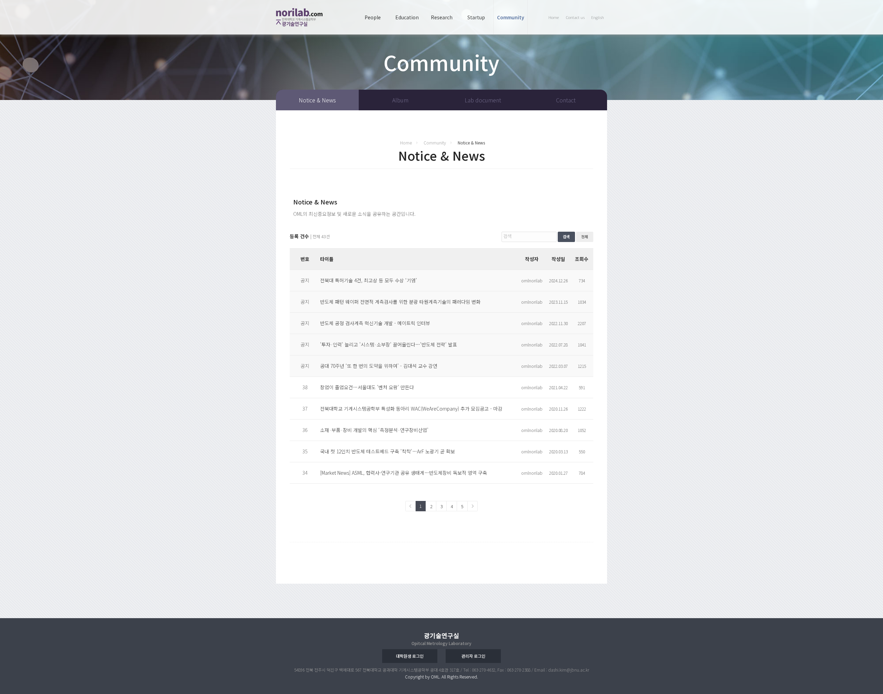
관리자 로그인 (473, 656)
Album (400, 100)
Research (442, 17)
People (373, 17)
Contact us (575, 17)
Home (553, 17)
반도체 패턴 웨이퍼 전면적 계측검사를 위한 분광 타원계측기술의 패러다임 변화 (400, 301)
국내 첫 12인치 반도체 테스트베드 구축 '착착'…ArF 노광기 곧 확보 (387, 451)
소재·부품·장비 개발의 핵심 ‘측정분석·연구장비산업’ (374, 429)
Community (510, 17)
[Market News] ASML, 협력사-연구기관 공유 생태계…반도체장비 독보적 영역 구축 (403, 472)
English (597, 17)
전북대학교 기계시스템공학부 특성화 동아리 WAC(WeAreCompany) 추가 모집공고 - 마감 (411, 408)
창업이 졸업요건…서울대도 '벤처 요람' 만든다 (367, 387)
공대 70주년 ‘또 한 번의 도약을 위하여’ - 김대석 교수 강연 (378, 365)
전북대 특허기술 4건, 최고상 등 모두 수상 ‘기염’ (368, 280)
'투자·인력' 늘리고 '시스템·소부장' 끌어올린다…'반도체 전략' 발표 (388, 344)
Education (407, 17)
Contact (566, 100)
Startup (476, 17)
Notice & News (317, 100)
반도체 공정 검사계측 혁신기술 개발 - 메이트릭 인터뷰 (375, 323)
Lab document (483, 100)
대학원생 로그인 (410, 656)
